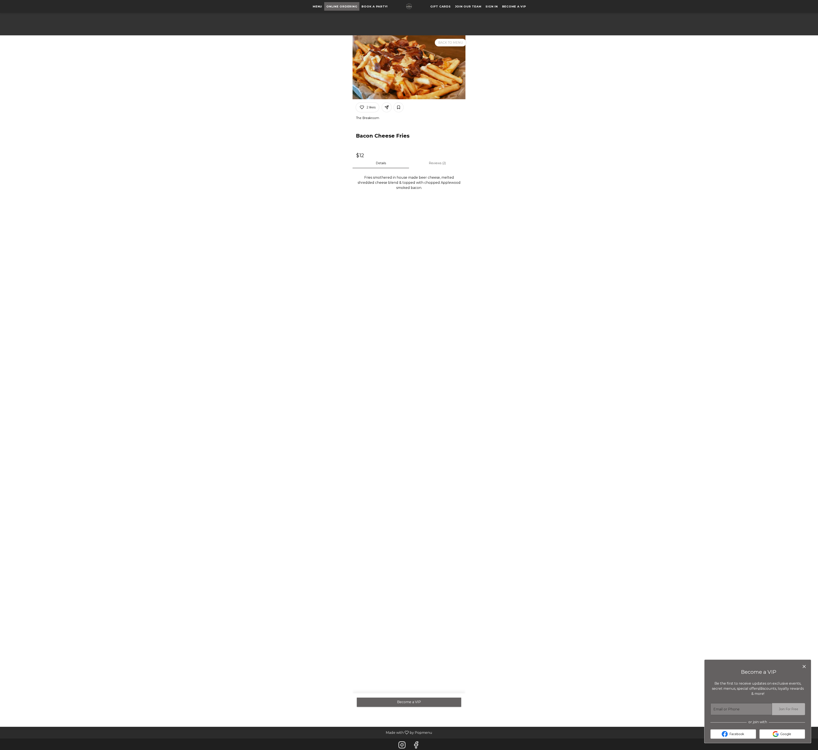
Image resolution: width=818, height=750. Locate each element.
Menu (317, 6)
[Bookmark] (398, 107)
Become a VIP (514, 6)
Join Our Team (468, 6)
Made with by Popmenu (217, 732)
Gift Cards (440, 6)
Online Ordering (341, 6)
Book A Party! (374, 6)
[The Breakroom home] (409, 6)
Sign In (491, 6)
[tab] (381, 163)
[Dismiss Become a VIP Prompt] (804, 666)
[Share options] (386, 107)
